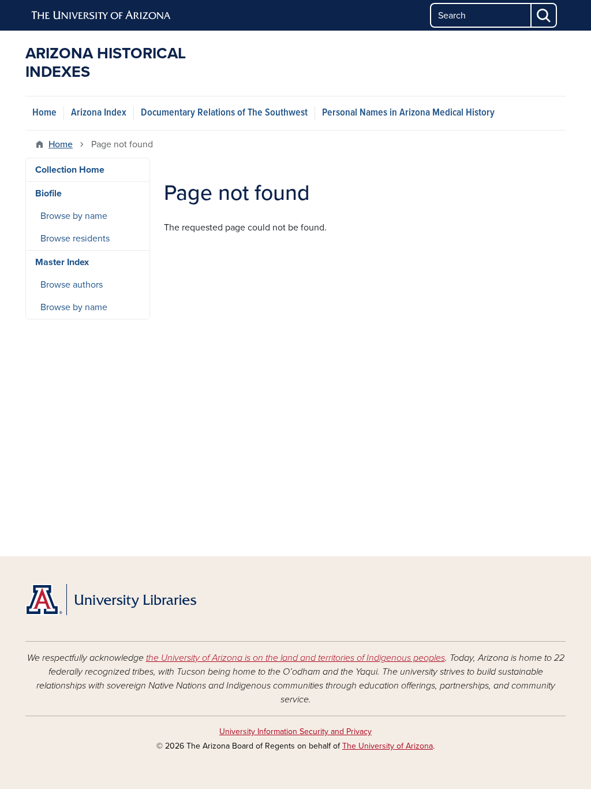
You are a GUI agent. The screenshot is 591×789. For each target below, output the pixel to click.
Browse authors (71, 285)
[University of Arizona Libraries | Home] (110, 599)
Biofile (48, 193)
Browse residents (75, 238)
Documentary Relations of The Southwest (224, 113)
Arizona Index (98, 113)
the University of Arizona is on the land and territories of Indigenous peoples (295, 658)
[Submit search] (544, 15)
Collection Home (69, 170)
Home (44, 113)
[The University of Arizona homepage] (101, 15)
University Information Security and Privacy (295, 731)
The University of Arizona (387, 746)
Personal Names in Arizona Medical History (408, 113)
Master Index (62, 262)
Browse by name (73, 216)
